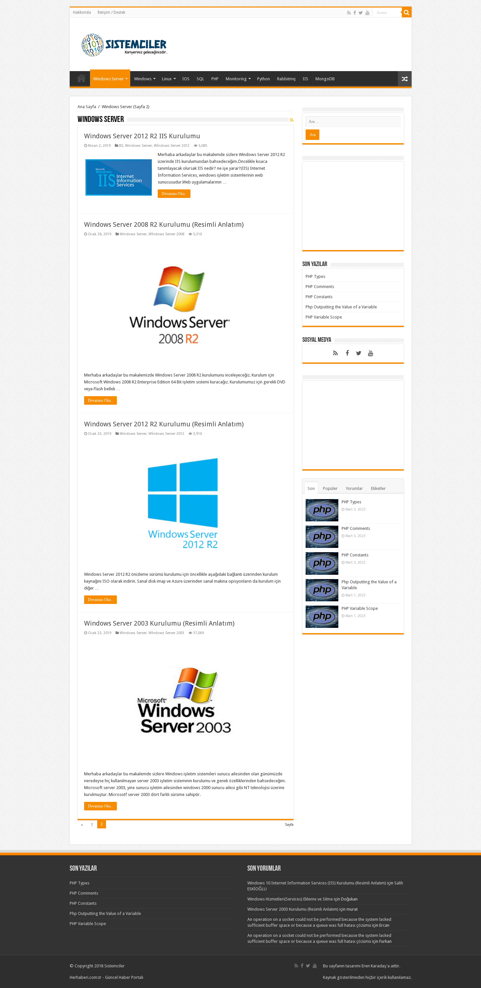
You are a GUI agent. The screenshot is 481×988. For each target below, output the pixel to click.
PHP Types (315, 276)
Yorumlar (354, 488)
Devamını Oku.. (174, 193)
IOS (185, 78)
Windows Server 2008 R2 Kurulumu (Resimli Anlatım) (164, 224)
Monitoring (236, 78)
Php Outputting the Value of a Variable (341, 306)
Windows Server (108, 78)
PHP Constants (319, 296)
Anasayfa (81, 78)
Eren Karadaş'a (376, 965)
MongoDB (325, 78)
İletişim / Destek (111, 12)
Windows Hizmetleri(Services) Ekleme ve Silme (290, 899)
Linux (167, 78)
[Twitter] (361, 13)
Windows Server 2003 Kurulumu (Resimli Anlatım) (159, 623)
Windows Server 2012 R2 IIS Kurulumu (142, 136)
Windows (142, 78)
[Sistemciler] (124, 43)
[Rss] (349, 13)
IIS (305, 78)
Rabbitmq (286, 78)
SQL (200, 78)
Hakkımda (82, 12)
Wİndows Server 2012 (171, 146)
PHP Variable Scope (324, 317)
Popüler (330, 488)
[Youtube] (367, 13)
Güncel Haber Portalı (124, 977)
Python (263, 78)
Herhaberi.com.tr (85, 977)
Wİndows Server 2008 (166, 234)
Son (311, 488)
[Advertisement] (353, 206)
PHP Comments (320, 286)
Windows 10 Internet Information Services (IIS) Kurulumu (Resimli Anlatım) (316, 883)
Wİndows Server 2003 (166, 633)
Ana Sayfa (87, 106)
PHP (215, 78)
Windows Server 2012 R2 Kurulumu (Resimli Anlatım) (164, 424)
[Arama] (407, 12)
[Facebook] (355, 13)
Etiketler (378, 488)
